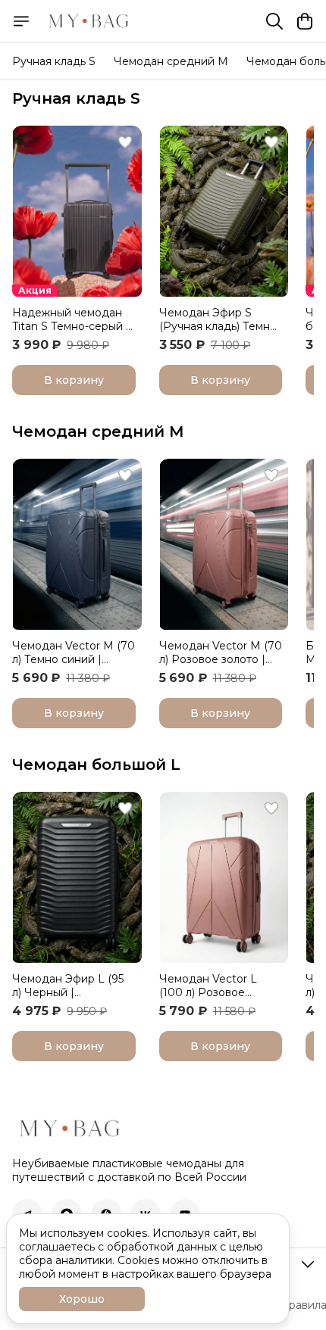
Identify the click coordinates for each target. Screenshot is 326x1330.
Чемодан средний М (98, 431)
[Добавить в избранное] (125, 142)
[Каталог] (21, 21)
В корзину (74, 380)
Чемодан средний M (171, 61)
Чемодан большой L (96, 764)
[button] (77, 211)
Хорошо (82, 1299)
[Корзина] (305, 21)
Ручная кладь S (54, 61)
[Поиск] (274, 21)
